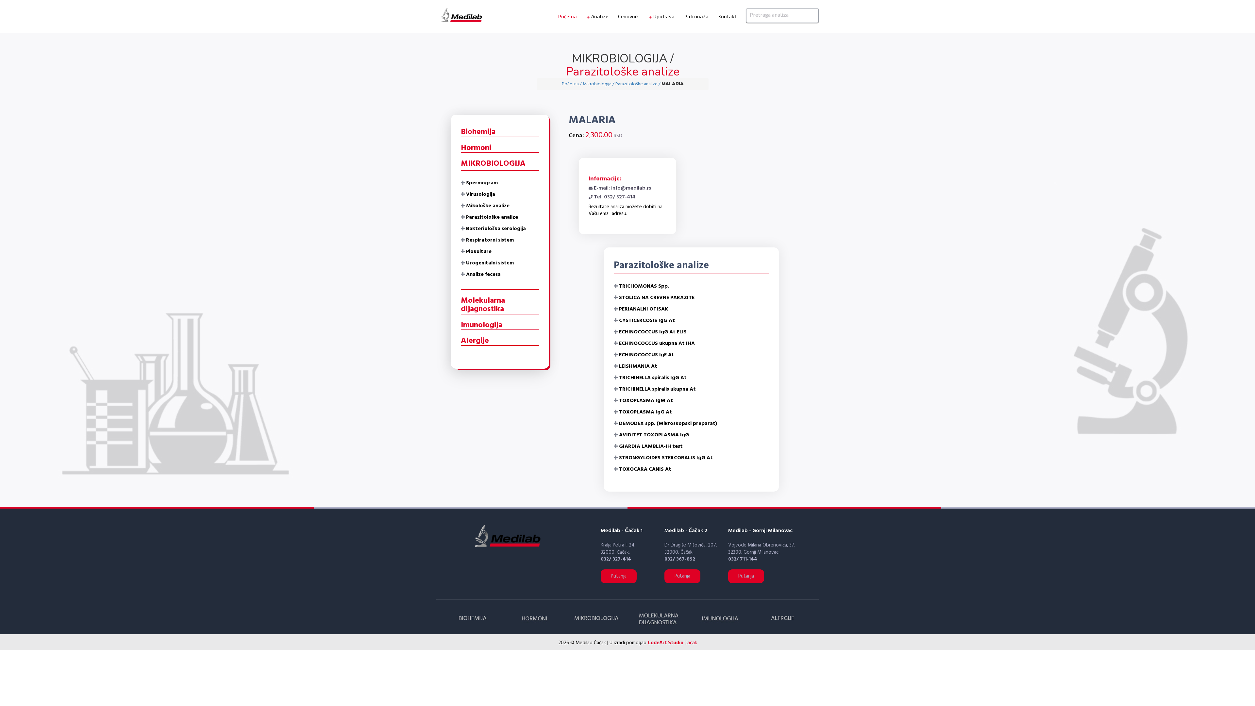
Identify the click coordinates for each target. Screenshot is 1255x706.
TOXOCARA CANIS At (645, 469)
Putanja (619, 576)
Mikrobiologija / (599, 84)
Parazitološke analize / (638, 84)
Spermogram (482, 183)
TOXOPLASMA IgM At (646, 400)
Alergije (475, 341)
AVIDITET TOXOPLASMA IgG (654, 435)
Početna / (572, 84)
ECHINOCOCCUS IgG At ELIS (653, 332)
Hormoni (476, 148)
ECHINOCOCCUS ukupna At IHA (657, 343)
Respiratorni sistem (490, 240)
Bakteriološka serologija (496, 229)
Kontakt (727, 16)
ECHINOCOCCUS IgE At (646, 355)
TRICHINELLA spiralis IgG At (653, 378)
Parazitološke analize (492, 217)
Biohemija (478, 132)
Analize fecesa (483, 274)
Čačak (672, 642)
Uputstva (664, 16)
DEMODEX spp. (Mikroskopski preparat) (668, 423)
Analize (599, 16)
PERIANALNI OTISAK (643, 309)
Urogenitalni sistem (490, 263)
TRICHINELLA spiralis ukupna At (657, 389)
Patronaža (696, 16)
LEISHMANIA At (638, 366)
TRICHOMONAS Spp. (644, 286)
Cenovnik (628, 16)
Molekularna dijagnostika (483, 304)
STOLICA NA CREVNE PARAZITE (656, 298)
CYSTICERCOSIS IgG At (647, 320)
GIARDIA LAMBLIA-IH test (651, 446)
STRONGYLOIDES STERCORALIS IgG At (666, 458)
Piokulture (479, 251)
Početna (567, 16)
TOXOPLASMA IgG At (645, 412)
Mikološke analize (488, 206)
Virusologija (480, 194)
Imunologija (481, 325)
